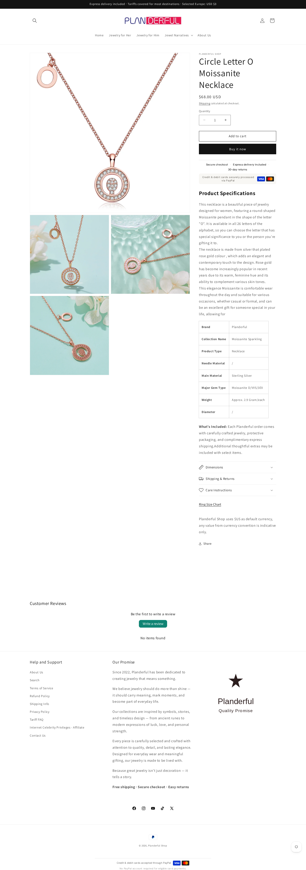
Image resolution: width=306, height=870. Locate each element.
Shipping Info (39, 704)
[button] (35, 21)
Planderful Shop (157, 845)
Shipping (204, 103)
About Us (36, 672)
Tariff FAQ (36, 720)
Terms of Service (41, 688)
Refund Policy (40, 696)
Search (35, 680)
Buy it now (237, 149)
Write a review (153, 623)
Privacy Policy (39, 712)
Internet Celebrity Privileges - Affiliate (57, 727)
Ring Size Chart (210, 504)
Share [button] (207, 544)
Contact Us (38, 735)
